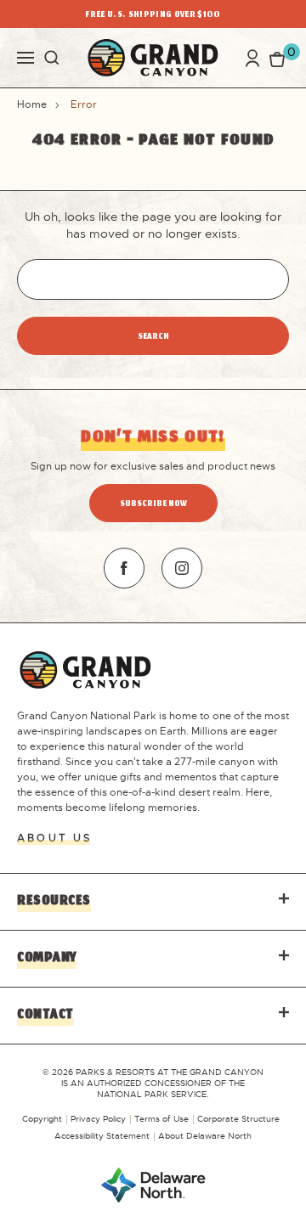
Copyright (42, 1118)
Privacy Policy (98, 1118)
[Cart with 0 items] (277, 58)
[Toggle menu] (25, 56)
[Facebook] (124, 568)
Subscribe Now (153, 505)
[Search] (52, 57)
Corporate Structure (238, 1118)
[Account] (252, 58)
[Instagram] (182, 568)
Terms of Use (161, 1118)
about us (54, 838)
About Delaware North (205, 1135)
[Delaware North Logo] (153, 1183)
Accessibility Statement (102, 1135)
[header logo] (153, 58)
